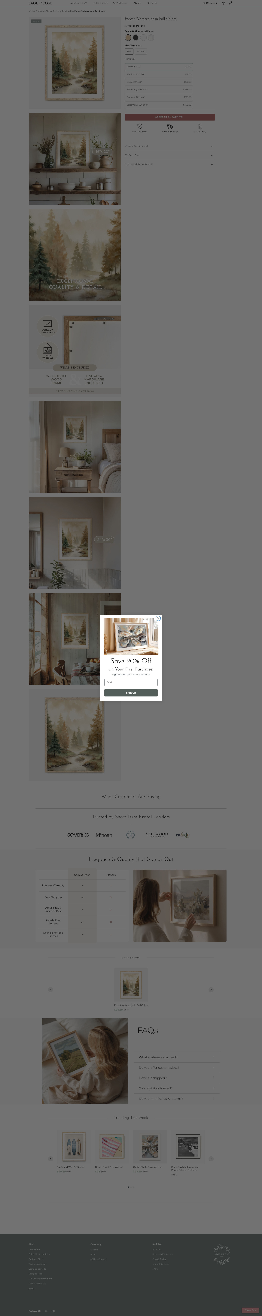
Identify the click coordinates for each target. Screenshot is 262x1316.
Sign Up (131, 692)
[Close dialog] (158, 618)
